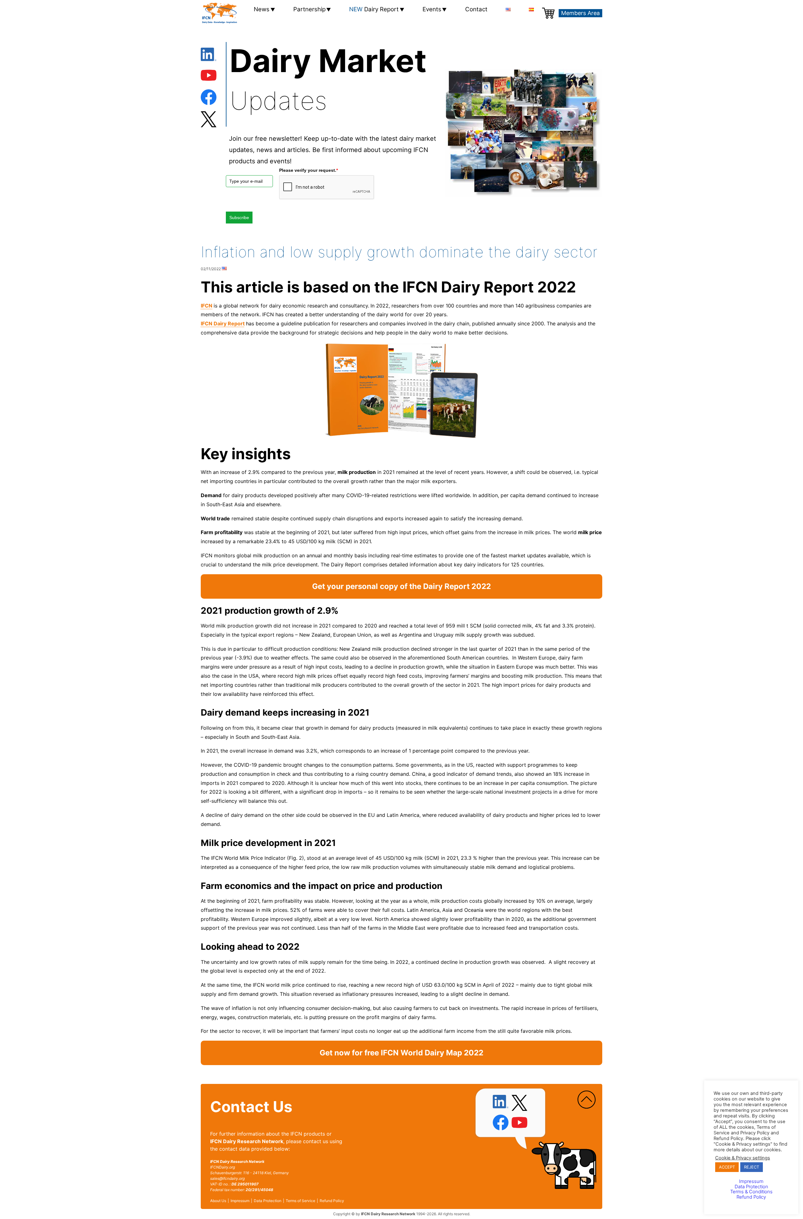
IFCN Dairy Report (223, 323)
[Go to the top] (586, 1100)
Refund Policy (332, 1201)
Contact (476, 9)
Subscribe (239, 217)
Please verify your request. (308, 170)
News (261, 9)
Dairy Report (374, 9)
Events (432, 9)
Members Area (580, 13)
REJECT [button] (751, 1166)
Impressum (240, 1201)
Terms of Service (300, 1201)
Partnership (309, 9)
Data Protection (267, 1201)
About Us (218, 1201)
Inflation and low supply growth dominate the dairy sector (399, 252)
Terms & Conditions (751, 1192)
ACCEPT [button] (727, 1166)
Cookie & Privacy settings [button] (742, 1158)
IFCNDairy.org (222, 1167)
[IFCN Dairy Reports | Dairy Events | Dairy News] (219, 13)
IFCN (206, 305)
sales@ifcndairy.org (227, 1178)
